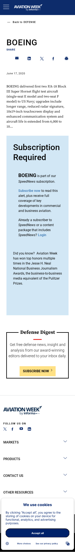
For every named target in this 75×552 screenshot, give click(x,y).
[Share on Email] (17, 59)
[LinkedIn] (29, 430)
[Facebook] (13, 430)
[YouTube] (21, 430)
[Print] (67, 59)
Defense (30, 22)
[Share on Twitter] (42, 59)
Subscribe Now (36, 371)
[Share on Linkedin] (29, 59)
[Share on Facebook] (54, 59)
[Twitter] (5, 430)
